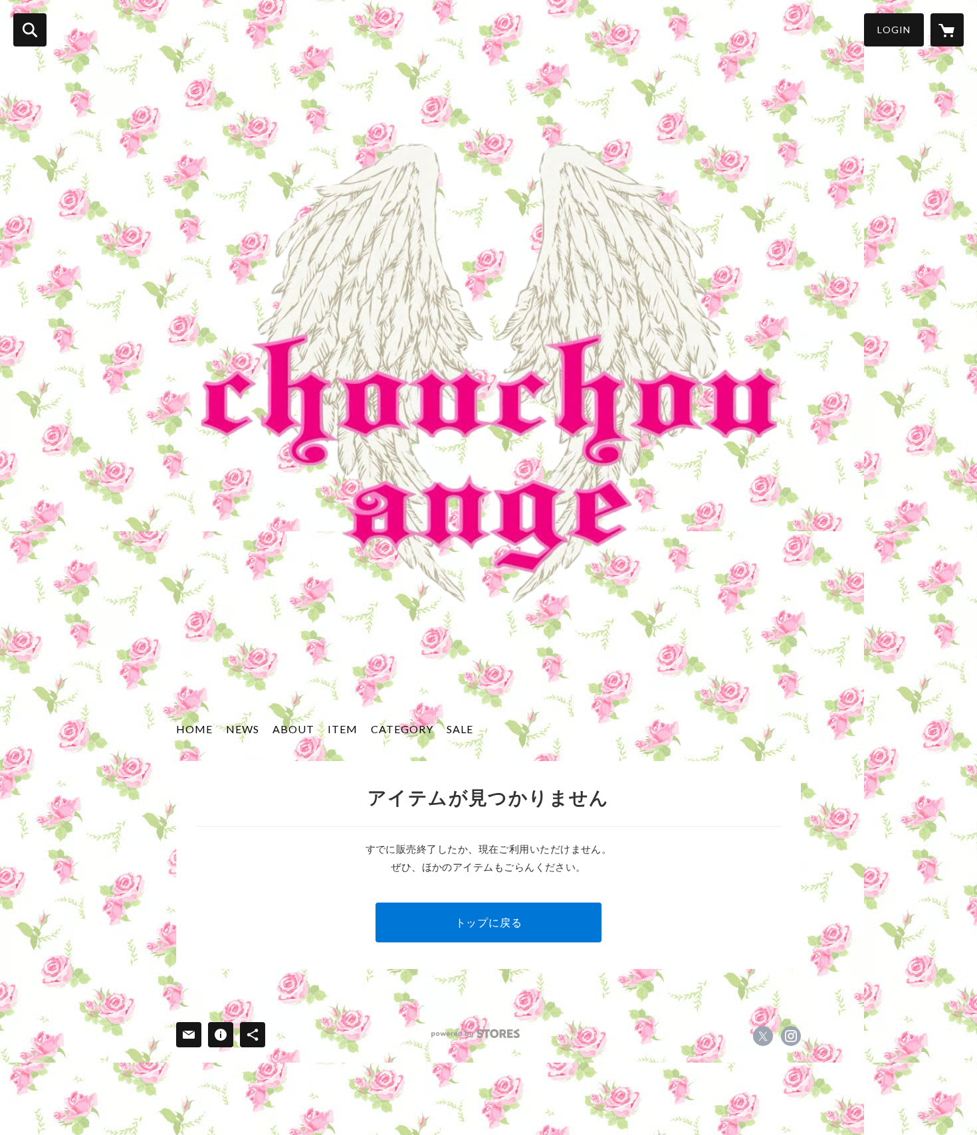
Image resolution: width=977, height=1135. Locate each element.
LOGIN (894, 29)
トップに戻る (488, 922)
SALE (460, 729)
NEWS (242, 729)
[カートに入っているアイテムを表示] (947, 29)
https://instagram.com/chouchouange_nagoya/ (791, 1036)
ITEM (343, 729)
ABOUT (293, 729)
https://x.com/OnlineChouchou (763, 1036)
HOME (194, 729)
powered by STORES (475, 1034)
